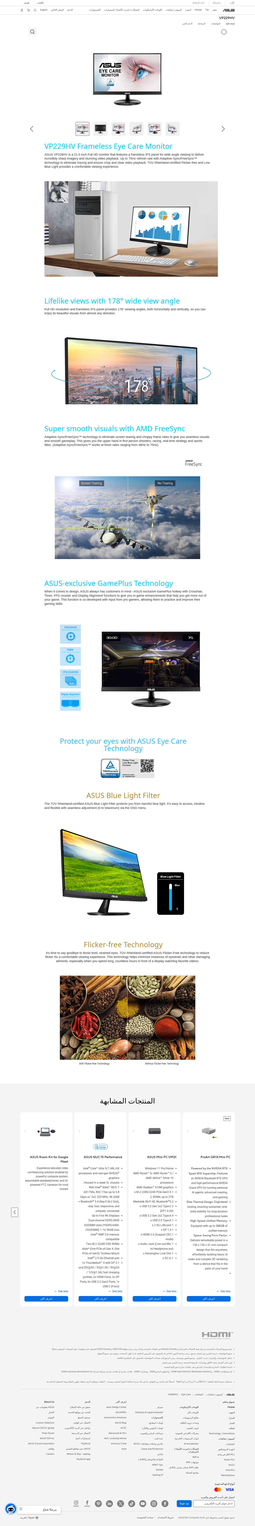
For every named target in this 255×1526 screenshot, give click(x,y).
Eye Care (186, 1394)
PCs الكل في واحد (226, 1454)
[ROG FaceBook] (87, 1503)
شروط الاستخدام (166, 1517)
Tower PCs (229, 1459)
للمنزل (231, 1418)
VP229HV (227, 18)
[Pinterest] (98, 1503)
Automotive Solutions (115, 1417)
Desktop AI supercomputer (149, 1412)
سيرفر (160, 1407)
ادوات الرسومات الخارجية (187, 1438)
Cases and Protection (152, 1449)
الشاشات (230, 1444)
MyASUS (85, 1443)
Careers (50, 1454)
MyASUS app (83, 1459)
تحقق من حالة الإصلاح (80, 1407)
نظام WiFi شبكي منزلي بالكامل (184, 1467)
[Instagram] (153, 1503)
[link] (229, 10)
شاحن (160, 1454)
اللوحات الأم (193, 1412)
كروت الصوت (192, 1428)
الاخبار (51, 1412)
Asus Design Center (116, 1407)
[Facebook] (165, 1503)
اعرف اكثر (209, 1298)
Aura (124, 1448)
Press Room (48, 1433)
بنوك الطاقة (157, 1464)
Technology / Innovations (222, 1433)
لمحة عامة (230, 23)
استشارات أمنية (82, 1438)
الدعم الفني (187, 23)
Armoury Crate (118, 1443)
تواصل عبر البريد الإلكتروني (77, 1428)
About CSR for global (43, 1428)
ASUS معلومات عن (45, 1407)
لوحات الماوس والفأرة (152, 1428)
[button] (40, 3)
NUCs (231, 1465)
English (44, 9)
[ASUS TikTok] (131, 1503)
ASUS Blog (120, 1422)
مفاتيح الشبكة (192, 1472)
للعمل (26, 3)
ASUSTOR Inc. (46, 1438)
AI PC (123, 1428)
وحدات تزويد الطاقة (189, 1423)
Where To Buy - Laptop (78, 1454)
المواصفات (215, 23)
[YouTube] (142, 1503)
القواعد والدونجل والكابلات (150, 1459)
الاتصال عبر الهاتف (81, 1422)
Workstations (228, 1475)
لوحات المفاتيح (156, 1423)
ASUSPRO (121, 1412)
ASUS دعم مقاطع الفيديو (78, 1448)
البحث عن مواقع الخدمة (79, 1412)
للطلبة (232, 1428)
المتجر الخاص (57, 9)
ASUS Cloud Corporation (41, 1443)
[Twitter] (120, 1503)
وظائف (51, 1448)
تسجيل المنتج (84, 1417)
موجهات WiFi (192, 1462)
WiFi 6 (195, 1457)
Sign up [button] (184, 1503)
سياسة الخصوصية (145, 1517)
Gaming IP (157, 1475)
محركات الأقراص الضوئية (187, 1433)
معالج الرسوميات (191, 1417)
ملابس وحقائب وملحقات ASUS (148, 1443)
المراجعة (201, 23)
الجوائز (51, 1417)
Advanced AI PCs (117, 1433)
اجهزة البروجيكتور (226, 1449)
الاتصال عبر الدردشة (80, 1433)
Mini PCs (230, 1470)
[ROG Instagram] (76, 1503)
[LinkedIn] (109, 1503)
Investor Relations (45, 1422)
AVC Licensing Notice (115, 1438)
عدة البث (158, 1438)
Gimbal (159, 1469)
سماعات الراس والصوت (151, 1433)
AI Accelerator (191, 1443)
